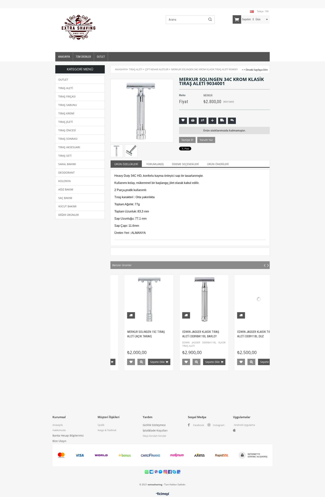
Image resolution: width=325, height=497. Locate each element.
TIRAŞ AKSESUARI (69, 147)
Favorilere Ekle (117, 362)
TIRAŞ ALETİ (65, 88)
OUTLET (101, 56)
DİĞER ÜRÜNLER (68, 215)
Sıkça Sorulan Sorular (154, 435)
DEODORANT (66, 172)
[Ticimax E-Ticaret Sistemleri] (162, 494)
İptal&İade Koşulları (155, 430)
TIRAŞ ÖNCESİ (67, 130)
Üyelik (101, 425)
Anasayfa (57, 425)
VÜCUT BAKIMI (67, 206)
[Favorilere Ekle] (183, 121)
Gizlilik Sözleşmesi (154, 425)
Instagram (218, 425)
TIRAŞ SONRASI (67, 138)
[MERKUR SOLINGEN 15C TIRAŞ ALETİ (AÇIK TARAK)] (135, 299)
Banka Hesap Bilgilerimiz (68, 435)
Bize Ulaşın (59, 441)
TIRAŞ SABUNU (67, 105)
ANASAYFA (64, 56)
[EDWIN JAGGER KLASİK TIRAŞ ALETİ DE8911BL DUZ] (245, 299)
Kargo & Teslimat (107, 430)
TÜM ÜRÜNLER (83, 56)
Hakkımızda (59, 430)
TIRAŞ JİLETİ (65, 122)
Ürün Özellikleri (126, 164)
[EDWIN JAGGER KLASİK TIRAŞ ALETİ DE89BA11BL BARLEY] (190, 299)
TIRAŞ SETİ (64, 155)
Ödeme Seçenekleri (185, 164)
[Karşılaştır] (203, 121)
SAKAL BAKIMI (67, 164)
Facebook (198, 425)
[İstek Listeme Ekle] (193, 121)
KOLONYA (64, 181)
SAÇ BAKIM (65, 198)
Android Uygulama (244, 425)
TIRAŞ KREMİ (66, 113)
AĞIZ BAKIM (65, 189)
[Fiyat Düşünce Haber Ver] (212, 121)
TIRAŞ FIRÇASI (67, 96)
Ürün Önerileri (218, 164)
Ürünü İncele (128, 362)
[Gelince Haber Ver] (232, 121)
